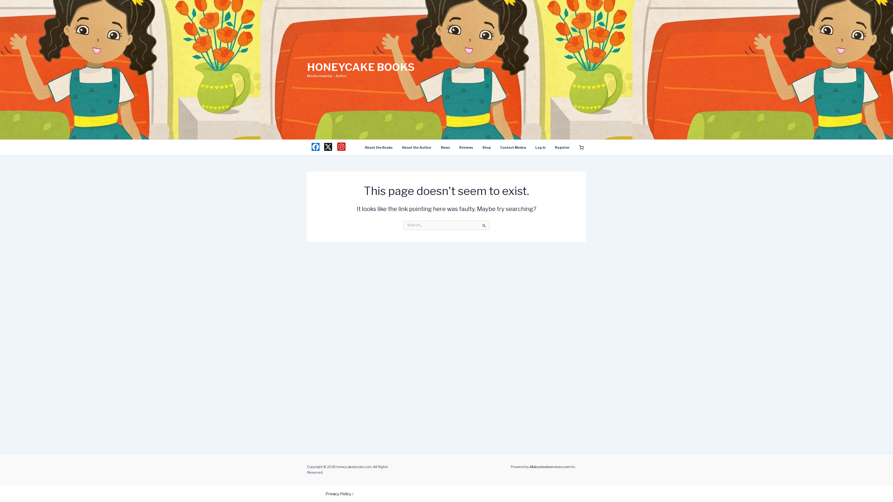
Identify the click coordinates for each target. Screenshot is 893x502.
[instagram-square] (341, 146)
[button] (581, 148)
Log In (540, 147)
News (445, 147)
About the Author (417, 147)
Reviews (466, 147)
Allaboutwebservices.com (550, 467)
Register (562, 147)
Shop (486, 147)
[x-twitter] (328, 147)
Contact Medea (513, 147)
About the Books (379, 147)
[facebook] (316, 147)
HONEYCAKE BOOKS (361, 67)
